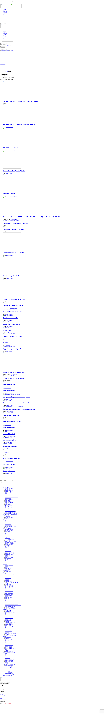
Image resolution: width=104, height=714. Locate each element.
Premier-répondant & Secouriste (9, 652)
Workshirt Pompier (8, 651)
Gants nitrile (7, 503)
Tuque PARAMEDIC (9, 607)
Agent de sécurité (6, 487)
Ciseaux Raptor (8, 498)
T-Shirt (6, 650)
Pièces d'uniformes (8, 506)
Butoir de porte (8, 492)
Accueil (4, 9)
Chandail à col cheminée (10, 639)
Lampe (6, 596)
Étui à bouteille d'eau (9, 591)
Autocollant (7, 545)
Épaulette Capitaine (9, 390)
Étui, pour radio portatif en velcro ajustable (16, 397)
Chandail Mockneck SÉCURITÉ (11, 497)
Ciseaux (6, 549)
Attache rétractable (8, 489)
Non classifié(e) (6, 572)
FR (3, 16)
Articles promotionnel (9, 543)
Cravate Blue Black (9, 434)
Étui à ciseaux (8, 592)
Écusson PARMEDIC (9, 586)
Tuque (6, 527)
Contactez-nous (3, 699)
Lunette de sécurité (8, 568)
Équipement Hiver (8, 589)
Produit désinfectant (11, 532)
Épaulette (7, 642)
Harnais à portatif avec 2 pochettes (13, 229)
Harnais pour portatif (9, 614)
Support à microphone (10, 446)
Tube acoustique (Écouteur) (10, 512)
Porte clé (7, 508)
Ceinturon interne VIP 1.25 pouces (13, 372)
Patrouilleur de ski (6, 609)
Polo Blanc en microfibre (10, 318)
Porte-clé (6, 452)
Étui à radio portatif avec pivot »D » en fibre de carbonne (21, 403)
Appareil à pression (9, 529)
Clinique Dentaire (6, 516)
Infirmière (5, 564)
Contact (4, 14)
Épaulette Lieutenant (9, 384)
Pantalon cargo (8, 559)
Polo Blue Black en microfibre (12, 311)
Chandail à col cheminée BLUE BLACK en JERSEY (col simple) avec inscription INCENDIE (31, 217)
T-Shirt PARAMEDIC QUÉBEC (11, 604)
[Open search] (0, 23)
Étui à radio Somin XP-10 (10, 521)
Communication (8, 611)
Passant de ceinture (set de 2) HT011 (14, 171)
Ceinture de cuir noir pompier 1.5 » (14, 299)
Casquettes (7, 546)
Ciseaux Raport (8, 520)
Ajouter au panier (9, 103)
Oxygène (7, 537)
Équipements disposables (10, 612)
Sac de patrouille (8, 510)
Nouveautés (5, 11)
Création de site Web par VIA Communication (39, 706)
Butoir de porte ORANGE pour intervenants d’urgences (20, 101)
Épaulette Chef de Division (11, 415)
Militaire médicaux (6, 570)
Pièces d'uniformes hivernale (10, 526)
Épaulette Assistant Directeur (12, 421)
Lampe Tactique (8, 504)
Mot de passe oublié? (4, 45)
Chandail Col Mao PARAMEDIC (11, 582)
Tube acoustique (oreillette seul (11, 513)
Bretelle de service (8, 491)
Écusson (5, 342)
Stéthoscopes (7, 569)
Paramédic (5, 573)
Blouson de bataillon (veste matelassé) (10, 514)
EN (3, 15)
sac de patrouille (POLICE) (10, 511)
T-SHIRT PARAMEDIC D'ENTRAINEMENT (14, 602)
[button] (2, 50)
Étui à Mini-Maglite (9, 464)
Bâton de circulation (9, 490)
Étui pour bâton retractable (10, 627)
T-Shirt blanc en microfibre (11, 324)
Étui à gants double (9, 471)
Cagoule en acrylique (9, 440)
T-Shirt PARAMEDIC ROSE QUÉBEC (13, 605)
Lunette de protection (9, 535)
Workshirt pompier (9, 193)
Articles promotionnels (9, 574)
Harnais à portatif (8, 595)
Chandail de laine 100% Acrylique (13, 305)
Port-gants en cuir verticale (10, 507)
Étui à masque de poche (9, 659)
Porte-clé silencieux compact (12, 458)
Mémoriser (12, 45)
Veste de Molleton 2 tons (10, 608)
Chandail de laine (8, 495)
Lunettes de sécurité (9, 557)
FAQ (4, 13)
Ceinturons (7, 493)
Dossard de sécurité (9, 585)
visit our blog (2, 64)
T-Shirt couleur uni (8, 601)
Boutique (4, 10)
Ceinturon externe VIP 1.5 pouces (13, 378)
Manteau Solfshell (8, 505)
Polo (6, 649)
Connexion (2, 42)
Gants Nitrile (7, 518)
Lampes (6, 556)
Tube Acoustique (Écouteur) (10, 635)
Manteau (7, 522)
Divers (6, 533)
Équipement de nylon (9, 499)
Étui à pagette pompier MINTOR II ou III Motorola (19, 409)
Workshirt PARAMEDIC (10, 147)
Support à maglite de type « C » (12, 349)
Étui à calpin (7, 500)
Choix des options (13, 149)
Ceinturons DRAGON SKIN (10, 494)
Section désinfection (9, 673)
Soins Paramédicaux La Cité (8, 675)
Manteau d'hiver (8, 524)
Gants (6, 534)
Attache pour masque (9, 488)
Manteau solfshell (8, 558)
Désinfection (7, 531)
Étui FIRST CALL (9, 593)
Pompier (4, 636)
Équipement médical (7, 528)
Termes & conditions (26, 706)
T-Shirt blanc (7, 330)
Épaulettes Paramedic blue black (11, 587)
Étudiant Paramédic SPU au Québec (10, 541)
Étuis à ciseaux (8, 555)
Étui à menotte (8, 501)
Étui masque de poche (9, 554)
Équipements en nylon (9, 553)
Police (4, 615)
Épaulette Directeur (9, 427)
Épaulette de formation (9, 552)
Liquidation (5, 12)
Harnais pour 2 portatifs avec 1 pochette (15, 223)
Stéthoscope (7, 540)
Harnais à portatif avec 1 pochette (13, 252)
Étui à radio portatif (9, 502)
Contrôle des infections (12, 667)
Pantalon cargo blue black (11, 276)
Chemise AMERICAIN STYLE (12, 336)
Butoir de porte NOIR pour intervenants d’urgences (19, 124)
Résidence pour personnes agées (9, 664)
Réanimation (7, 538)
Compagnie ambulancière (8, 519)
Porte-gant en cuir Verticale (10, 633)
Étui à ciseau (7, 658)
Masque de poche (11, 539)
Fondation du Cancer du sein (8, 562)
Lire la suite (8, 345)
